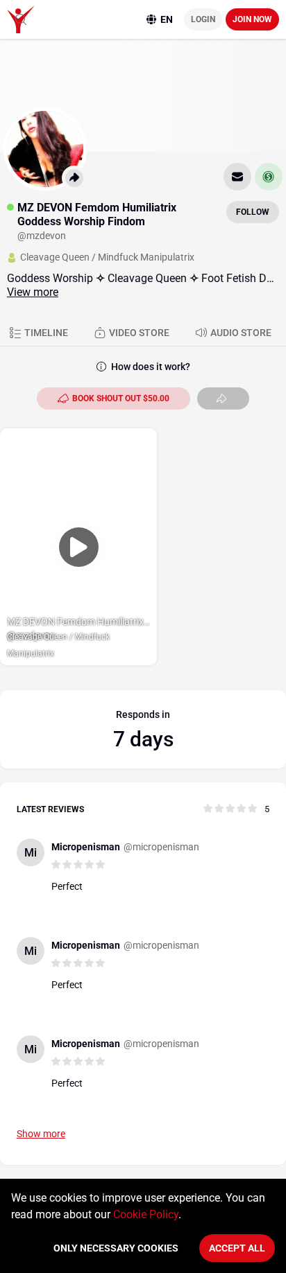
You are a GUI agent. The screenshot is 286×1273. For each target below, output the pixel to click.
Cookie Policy (145, 1214)
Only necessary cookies (115, 1248)
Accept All (237, 1248)
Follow (252, 212)
